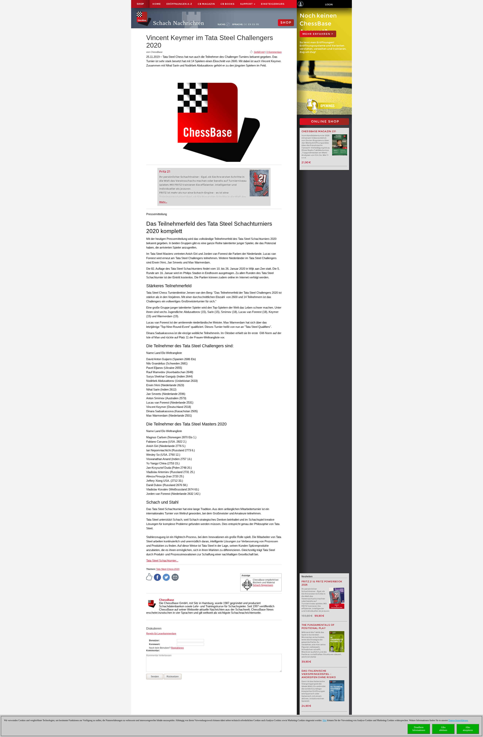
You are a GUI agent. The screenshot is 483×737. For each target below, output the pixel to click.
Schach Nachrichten (178, 23)
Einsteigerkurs (273, 3)
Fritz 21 (164, 171)
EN (249, 24)
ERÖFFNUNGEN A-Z (179, 3)
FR (257, 24)
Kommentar (152, 650)
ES (253, 24)
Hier (325, 720)
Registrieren (177, 648)
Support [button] (246, 3)
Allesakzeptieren (468, 729)
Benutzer (154, 640)
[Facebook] (157, 577)
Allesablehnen (443, 729)
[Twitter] (166, 577)
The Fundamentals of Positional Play (318, 626)
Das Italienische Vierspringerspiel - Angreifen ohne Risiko (318, 674)
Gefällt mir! (259, 52)
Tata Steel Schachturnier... (162, 560)
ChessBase (166, 599)
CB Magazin (206, 3)
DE (245, 24)
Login (329, 4)
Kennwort (154, 644)
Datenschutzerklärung (458, 720)
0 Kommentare (274, 52)
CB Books (228, 3)
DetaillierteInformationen (418, 729)
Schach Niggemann (263, 585)
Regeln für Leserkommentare (161, 633)
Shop (140, 4)
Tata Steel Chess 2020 (167, 569)
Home (156, 3)
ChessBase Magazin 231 (318, 131)
